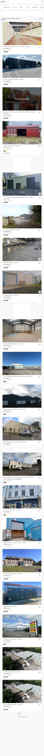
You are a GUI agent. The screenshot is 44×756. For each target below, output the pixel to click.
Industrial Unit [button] (35, 7)
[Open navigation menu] (42, 2)
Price (29, 7)
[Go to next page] (25, 714)
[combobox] (13, 7)
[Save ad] (39, 47)
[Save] (43, 7)
